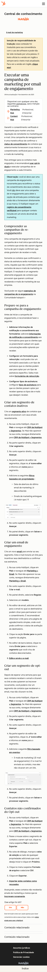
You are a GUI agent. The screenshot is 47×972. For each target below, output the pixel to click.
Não (22, 907)
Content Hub (14, 118)
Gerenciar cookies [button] (21, 957)
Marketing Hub (15, 111)
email (19, 551)
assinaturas (21, 104)
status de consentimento (15, 144)
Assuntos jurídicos (21, 948)
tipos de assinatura (27, 385)
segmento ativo (19, 411)
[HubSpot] (3, 3)
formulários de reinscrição (27, 376)
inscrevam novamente (14, 896)
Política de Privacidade (23, 952)
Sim (10, 907)
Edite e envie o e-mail (19, 658)
